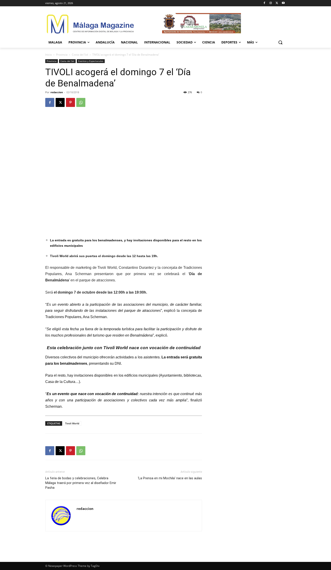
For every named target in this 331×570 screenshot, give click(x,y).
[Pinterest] (70, 102)
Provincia (62, 55)
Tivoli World (72, 423)
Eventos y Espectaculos (90, 61)
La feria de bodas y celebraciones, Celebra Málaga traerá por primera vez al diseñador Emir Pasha (80, 483)
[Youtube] (283, 3)
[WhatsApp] (80, 102)
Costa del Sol (80, 55)
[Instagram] (270, 3)
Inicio (48, 55)
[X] (276, 3)
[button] (280, 42)
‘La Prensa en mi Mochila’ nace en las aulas (170, 478)
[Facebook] (264, 3)
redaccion (56, 92)
